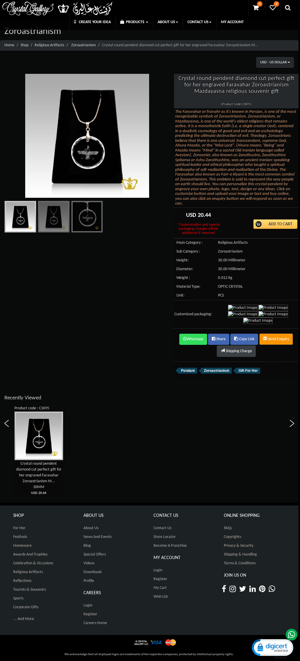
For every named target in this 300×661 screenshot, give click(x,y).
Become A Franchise (170, 546)
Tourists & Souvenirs (29, 589)
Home (9, 45)
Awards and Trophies (30, 554)
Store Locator (165, 537)
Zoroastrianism (83, 45)
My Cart (160, 588)
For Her (19, 528)
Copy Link (246, 339)
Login (87, 605)
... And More (23, 619)
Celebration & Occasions (33, 563)
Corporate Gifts (25, 607)
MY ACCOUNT (232, 22)
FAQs (228, 528)
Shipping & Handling (240, 554)
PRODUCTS (134, 22)
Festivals (20, 537)
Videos (88, 563)
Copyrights (232, 537)
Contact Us (162, 528)
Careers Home (95, 623)
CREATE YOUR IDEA (93, 22)
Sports (18, 598)
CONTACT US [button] (198, 22)
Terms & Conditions (239, 563)
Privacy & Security (238, 546)
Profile (88, 581)
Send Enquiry (278, 339)
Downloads (92, 572)
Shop (24, 45)
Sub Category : (188, 251)
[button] (272, 648)
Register (90, 614)
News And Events (97, 537)
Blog (87, 546)
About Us (90, 528)
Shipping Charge (238, 351)
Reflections (22, 581)
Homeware (22, 546)
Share (220, 339)
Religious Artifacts (49, 45)
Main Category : (189, 243)
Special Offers (94, 554)
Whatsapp (195, 339)
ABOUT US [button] (166, 22)
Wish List (161, 596)
